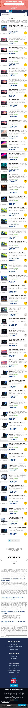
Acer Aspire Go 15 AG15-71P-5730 (17, 218)
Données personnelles (11, 646)
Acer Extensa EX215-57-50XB (16, 275)
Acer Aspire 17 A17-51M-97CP (16, 307)
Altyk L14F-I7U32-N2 (14, 79)
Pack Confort (17, 670)
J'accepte (22, 705)
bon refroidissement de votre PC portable (16, 593)
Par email (14, 685)
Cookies (20, 646)
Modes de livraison (14, 667)
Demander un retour (14, 672)
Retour (4, 18)
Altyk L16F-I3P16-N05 (14, 130)
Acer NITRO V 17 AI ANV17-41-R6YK (17, 295)
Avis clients (15, 644)
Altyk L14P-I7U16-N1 (14, 110)
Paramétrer (7, 705)
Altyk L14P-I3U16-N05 (14, 89)
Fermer (14, 8)
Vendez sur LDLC (14, 654)
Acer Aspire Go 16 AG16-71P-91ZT (17, 263)
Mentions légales (14, 649)
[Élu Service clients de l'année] (14, 682)
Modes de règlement (14, 668)
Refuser (5, 701)
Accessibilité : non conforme (14, 660)
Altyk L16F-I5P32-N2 (14, 153)
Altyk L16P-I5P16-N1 (14, 174)
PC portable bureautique (14, 571)
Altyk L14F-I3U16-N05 (14, 37)
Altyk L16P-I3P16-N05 (14, 163)
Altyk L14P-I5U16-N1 (14, 99)
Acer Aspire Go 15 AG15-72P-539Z (17, 241)
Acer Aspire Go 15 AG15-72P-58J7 (17, 252)
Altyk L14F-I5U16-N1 (13, 47)
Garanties (10, 670)
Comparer (4, 33)
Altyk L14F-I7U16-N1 (13, 68)
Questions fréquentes (14, 665)
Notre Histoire (14, 642)
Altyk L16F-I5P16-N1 (13, 141)
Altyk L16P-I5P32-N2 (14, 184)
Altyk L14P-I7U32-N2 (14, 120)
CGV (11, 644)
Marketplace (14, 658)
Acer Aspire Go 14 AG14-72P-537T (17, 207)
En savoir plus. (18, 698)
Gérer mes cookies (14, 647)
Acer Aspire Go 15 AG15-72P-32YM (17, 230)
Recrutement (14, 656)
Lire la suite (24, 22)
